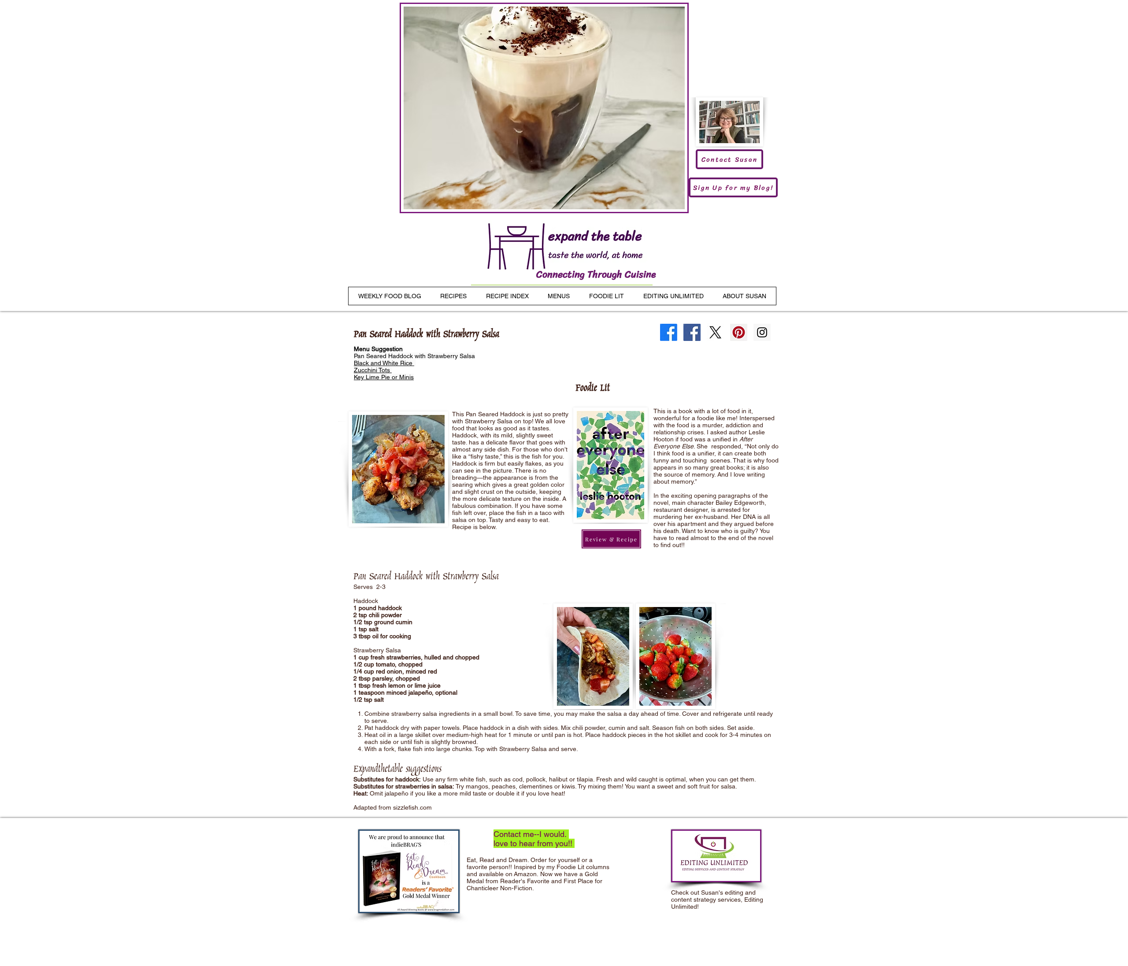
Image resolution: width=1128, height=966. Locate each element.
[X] (715, 332)
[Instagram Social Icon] (762, 332)
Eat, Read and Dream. (498, 859)
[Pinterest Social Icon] (738, 332)
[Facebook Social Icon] (692, 332)
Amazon (525, 873)
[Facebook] (668, 332)
